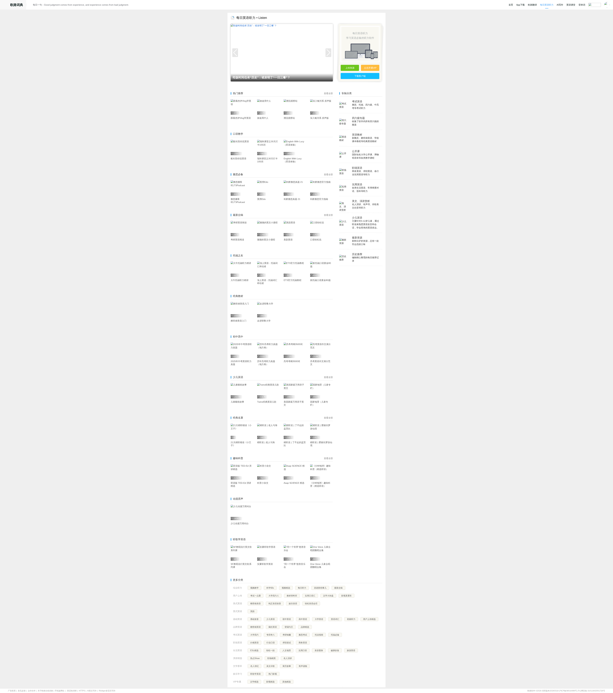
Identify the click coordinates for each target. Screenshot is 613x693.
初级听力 (351, 619)
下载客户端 (360, 76)
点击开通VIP (370, 68)
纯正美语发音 (275, 603)
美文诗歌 (270, 666)
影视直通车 (346, 596)
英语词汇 (335, 619)
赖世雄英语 (255, 627)
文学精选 (254, 682)
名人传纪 (254, 666)
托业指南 (319, 635)
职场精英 (271, 658)
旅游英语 (351, 650)
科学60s (270, 588)
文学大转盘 (328, 596)
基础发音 (254, 619)
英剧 (252, 611)
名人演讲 (288, 658)
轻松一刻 (270, 650)
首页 (511, 5)
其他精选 (286, 682)
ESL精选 (254, 650)
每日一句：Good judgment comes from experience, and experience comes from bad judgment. (81, 5)
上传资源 (349, 68)
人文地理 (286, 650)
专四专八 (270, 635)
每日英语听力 (546, 5)
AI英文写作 (92, 691)
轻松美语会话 (311, 603)
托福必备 (335, 635)
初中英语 (287, 619)
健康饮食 (335, 650)
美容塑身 (319, 650)
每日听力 (302, 588)
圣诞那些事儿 (320, 588)
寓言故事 (287, 666)
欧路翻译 (532, 5)
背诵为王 (289, 627)
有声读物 (303, 666)
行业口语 (270, 642)
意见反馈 (22, 691)
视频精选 (286, 588)
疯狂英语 (273, 627)
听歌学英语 (255, 674)
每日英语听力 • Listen (251, 17)
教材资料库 (292, 596)
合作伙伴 (31, 691)
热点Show (255, 658)
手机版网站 (59, 691)
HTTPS (82, 691)
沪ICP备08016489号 (568, 691)
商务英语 (303, 642)
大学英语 (319, 619)
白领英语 (254, 642)
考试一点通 (255, 596)
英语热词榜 (72, 691)
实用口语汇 (310, 596)
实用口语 (303, 650)
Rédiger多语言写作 (107, 691)
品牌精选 (305, 627)
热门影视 (273, 674)
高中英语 (303, 619)
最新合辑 (338, 588)
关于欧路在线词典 (45, 691)
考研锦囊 (287, 635)
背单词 (582, 5)
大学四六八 (274, 596)
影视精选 (270, 682)
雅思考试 (303, 635)
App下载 (520, 5)
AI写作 (560, 5)
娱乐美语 (293, 603)
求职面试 (287, 642)
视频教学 (254, 588)
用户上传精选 (369, 619)
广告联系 (12, 691)
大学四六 (254, 635)
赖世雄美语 (255, 603)
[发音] (30, 5)
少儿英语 (270, 619)
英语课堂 (570, 5)
